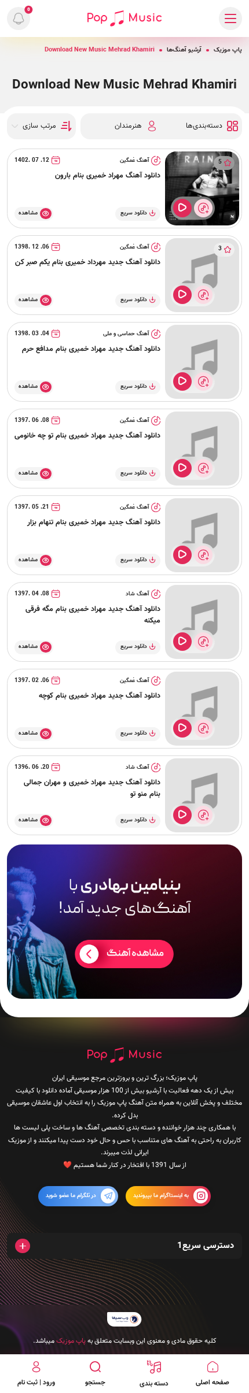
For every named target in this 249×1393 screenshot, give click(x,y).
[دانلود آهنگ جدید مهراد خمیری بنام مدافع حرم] (202, 362)
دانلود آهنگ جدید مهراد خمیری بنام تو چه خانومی (87, 436)
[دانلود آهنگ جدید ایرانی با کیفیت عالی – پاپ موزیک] (124, 18)
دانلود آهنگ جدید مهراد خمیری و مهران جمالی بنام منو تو (92, 788)
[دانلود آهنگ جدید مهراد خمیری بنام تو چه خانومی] (202, 449)
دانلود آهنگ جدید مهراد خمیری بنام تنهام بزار (93, 522)
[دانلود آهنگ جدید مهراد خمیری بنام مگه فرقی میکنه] (202, 622)
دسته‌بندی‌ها (204, 126)
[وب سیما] (124, 1319)
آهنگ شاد (137, 594)
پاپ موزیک (228, 50)
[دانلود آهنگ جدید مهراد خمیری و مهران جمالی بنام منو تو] (202, 795)
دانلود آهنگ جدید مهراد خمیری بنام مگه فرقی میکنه (92, 615)
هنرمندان (128, 126)
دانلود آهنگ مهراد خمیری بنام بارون (107, 175)
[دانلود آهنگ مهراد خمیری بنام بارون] (202, 188)
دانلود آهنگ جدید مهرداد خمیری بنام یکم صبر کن (87, 262)
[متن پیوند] (124, 921)
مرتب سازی (39, 126)
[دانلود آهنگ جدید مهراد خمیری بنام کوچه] (202, 709)
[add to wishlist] (203, 208)
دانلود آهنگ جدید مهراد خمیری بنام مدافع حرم (91, 349)
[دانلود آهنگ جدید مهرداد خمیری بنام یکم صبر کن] (202, 275)
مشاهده (28, 213)
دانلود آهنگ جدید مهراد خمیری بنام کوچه (99, 696)
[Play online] (182, 208)
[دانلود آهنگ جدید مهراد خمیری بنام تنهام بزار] (202, 535)
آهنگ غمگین (134, 160)
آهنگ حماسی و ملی (126, 333)
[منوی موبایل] (230, 18)
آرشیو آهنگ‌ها (184, 50)
